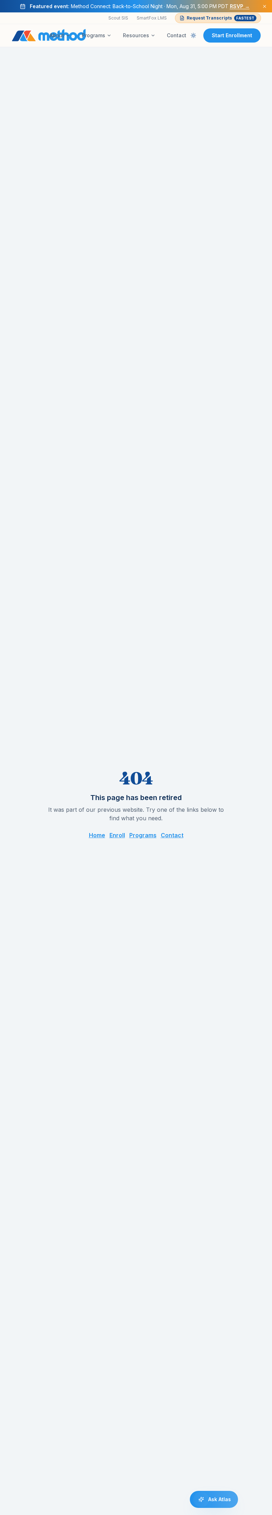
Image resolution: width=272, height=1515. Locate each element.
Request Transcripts (220, 18)
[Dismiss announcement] (264, 6)
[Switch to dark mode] (193, 35)
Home (97, 835)
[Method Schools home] (48, 35)
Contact (176, 35)
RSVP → (240, 6)
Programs (93, 35)
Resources (136, 35)
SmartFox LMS (152, 18)
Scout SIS (118, 18)
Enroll (117, 835)
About (57, 35)
